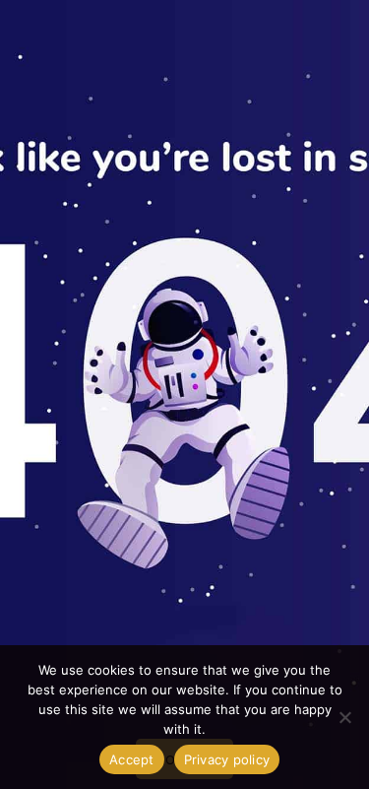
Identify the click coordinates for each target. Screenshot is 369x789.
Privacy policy (227, 759)
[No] (344, 717)
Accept (131, 759)
